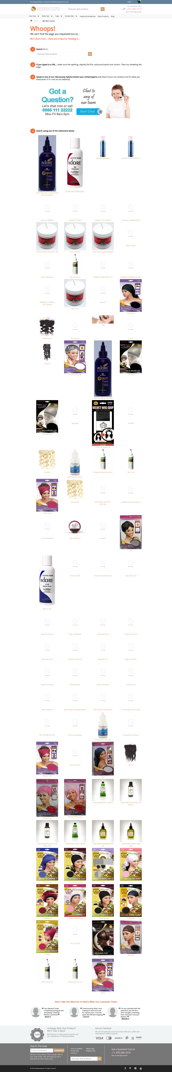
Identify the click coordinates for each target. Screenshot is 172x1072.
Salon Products (103, 16)
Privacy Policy (74, 1051)
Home (36, 21)
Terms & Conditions (76, 1048)
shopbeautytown (39, 1068)
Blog (112, 16)
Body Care (45, 16)
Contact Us (73, 1053)
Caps (57, 16)
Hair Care (32, 16)
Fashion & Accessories (87, 16)
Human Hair (69, 16)
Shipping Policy (90, 1051)
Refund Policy (90, 1048)
